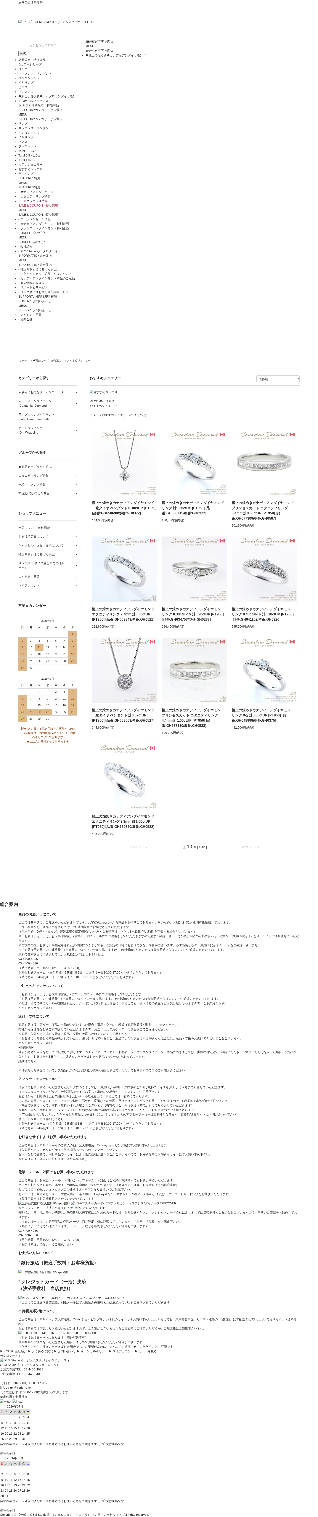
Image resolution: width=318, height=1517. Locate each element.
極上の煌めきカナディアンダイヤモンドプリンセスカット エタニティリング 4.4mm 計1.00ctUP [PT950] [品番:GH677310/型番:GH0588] (193, 718)
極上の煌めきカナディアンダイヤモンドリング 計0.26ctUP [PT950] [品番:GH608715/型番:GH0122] (193, 508)
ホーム (23, 360)
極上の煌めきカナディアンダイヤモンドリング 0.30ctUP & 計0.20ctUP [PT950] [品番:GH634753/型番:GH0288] (193, 614)
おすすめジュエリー (78, 360)
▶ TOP (5, 1351)
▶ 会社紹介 (19, 1351)
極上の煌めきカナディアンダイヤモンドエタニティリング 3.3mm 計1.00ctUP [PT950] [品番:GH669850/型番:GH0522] (123, 821)
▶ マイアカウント (121, 1351)
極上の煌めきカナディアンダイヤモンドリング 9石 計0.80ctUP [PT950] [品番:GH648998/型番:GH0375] (263, 715)
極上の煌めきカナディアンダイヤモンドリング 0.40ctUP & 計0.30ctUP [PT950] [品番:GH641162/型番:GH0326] (263, 614)
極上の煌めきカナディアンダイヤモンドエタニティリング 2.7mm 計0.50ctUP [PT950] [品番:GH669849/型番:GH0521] (123, 614)
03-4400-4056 (28, 963)
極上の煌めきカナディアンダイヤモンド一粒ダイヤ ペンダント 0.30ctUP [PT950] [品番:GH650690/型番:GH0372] (124, 508)
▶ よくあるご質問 (40, 1351)
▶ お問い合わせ (65, 1351)
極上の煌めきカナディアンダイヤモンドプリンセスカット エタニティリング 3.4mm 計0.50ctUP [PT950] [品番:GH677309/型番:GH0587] (263, 510)
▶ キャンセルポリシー (92, 1351)
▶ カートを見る (146, 1351)
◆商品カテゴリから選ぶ (47, 360)
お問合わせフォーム (32, 972)
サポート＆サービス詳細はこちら (41, 1119)
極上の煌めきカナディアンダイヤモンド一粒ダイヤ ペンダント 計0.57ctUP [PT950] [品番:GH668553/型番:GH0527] (123, 715)
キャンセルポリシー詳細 (35, 1008)
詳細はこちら (27, 1061)
